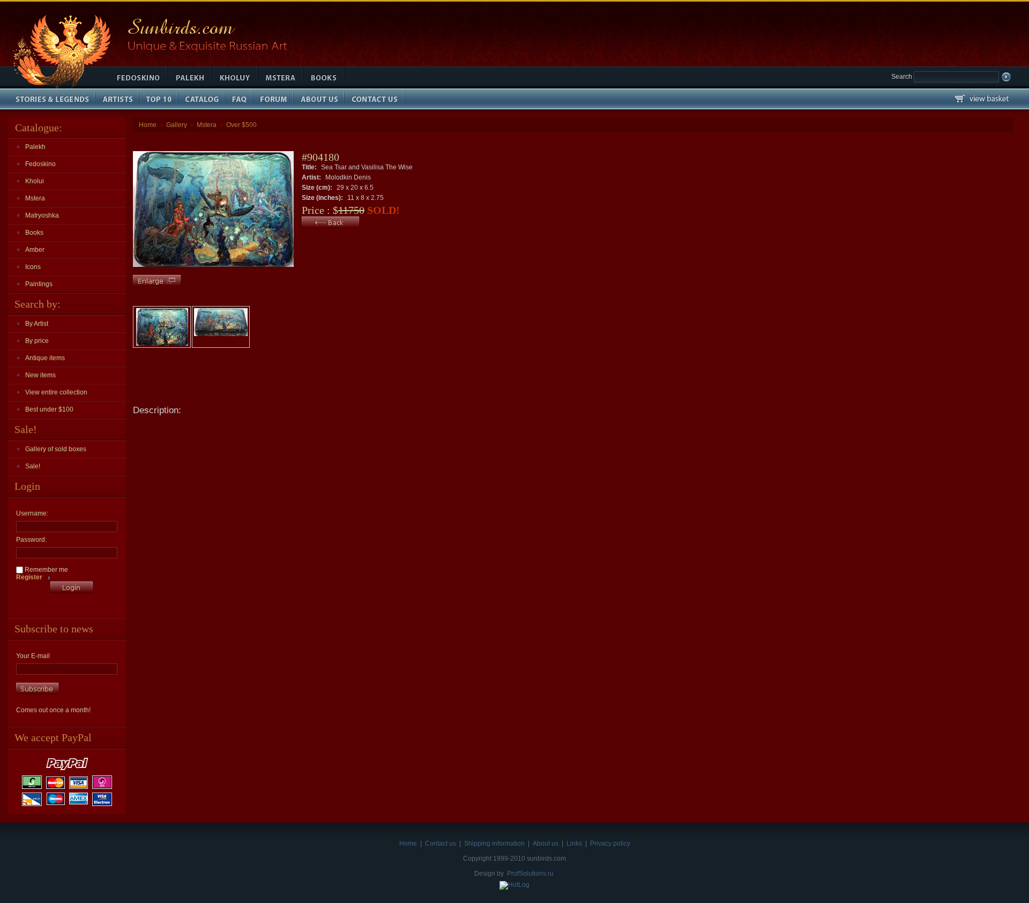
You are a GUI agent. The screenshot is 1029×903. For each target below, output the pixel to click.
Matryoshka (42, 215)
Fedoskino (40, 164)
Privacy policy (610, 843)
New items (40, 375)
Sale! (32, 466)
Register (29, 577)
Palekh (35, 147)
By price (37, 341)
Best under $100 (49, 409)
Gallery (176, 125)
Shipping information (494, 843)
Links (574, 843)
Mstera (35, 198)
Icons (33, 267)
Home (147, 125)
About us (545, 843)
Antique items (45, 358)
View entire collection (56, 392)
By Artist (36, 323)
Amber (34, 249)
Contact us (440, 843)
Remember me (45, 569)
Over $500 (241, 125)
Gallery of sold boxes (55, 449)
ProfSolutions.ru (530, 873)
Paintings (39, 284)
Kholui (34, 181)
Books (34, 232)
